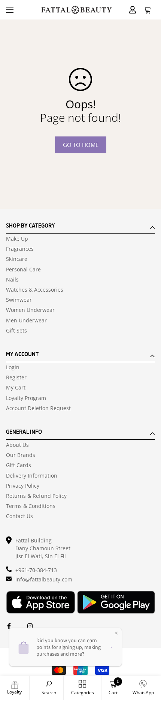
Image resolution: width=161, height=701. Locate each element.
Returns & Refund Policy (36, 496)
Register (16, 377)
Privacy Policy (22, 486)
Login (12, 367)
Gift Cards (18, 465)
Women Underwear (30, 310)
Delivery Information (31, 476)
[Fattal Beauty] (76, 9)
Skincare (16, 259)
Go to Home (80, 144)
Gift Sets (16, 331)
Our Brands (20, 455)
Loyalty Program (26, 398)
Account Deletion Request (38, 408)
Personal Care (23, 270)
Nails (12, 280)
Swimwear (19, 300)
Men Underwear (26, 321)
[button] (147, 9)
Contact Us (19, 516)
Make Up (17, 239)
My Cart (15, 388)
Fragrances (20, 249)
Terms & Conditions (30, 506)
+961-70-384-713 (36, 570)
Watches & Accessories (34, 290)
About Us (17, 445)
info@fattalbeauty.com (43, 579)
